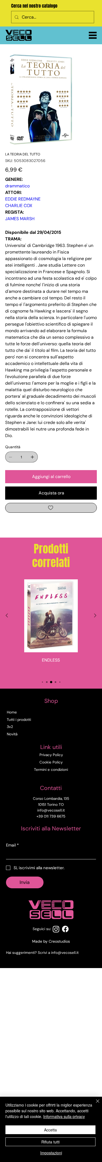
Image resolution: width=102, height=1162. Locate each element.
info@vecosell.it (65, 952)
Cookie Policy (51, 762)
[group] (51, 626)
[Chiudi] (94, 1104)
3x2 (10, 726)
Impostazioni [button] (51, 1152)
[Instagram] (56, 929)
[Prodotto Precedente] (7, 615)
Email (12, 845)
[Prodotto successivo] (95, 615)
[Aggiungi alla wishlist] (51, 508)
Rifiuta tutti (50, 1142)
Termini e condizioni (51, 769)
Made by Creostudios (51, 941)
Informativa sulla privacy (64, 1116)
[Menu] (93, 35)
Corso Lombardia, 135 (51, 798)
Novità (12, 734)
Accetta (50, 1129)
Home (12, 712)
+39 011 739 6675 (50, 816)
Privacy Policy (51, 755)
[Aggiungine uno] (32, 457)
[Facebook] (65, 929)
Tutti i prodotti (19, 719)
